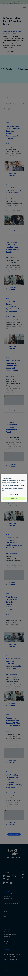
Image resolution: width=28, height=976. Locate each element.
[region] (14, 488)
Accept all (14, 498)
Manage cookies (14, 494)
